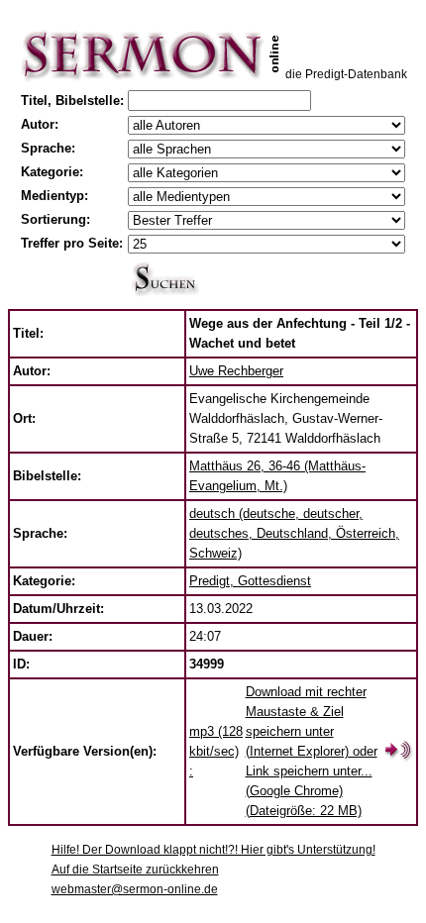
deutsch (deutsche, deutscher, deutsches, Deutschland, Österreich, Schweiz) (294, 533)
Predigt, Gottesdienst (250, 580)
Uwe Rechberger (236, 370)
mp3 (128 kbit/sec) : (216, 751)
